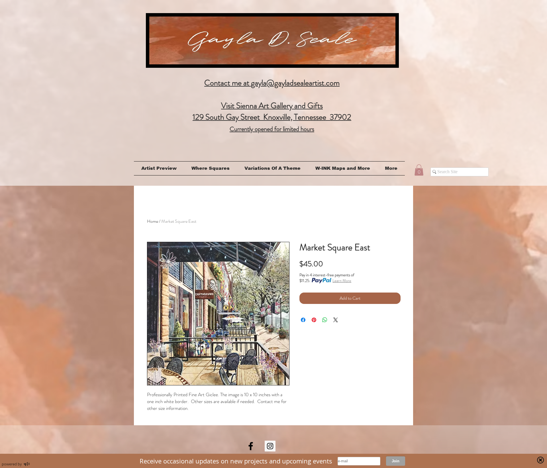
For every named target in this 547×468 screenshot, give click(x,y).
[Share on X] (335, 319)
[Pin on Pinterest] (314, 319)
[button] (419, 169)
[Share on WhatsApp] (324, 319)
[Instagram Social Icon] (270, 446)
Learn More (341, 280)
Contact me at (227, 83)
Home (152, 221)
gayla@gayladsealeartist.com (295, 83)
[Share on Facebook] (303, 319)
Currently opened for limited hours (272, 128)
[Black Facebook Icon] (250, 446)
